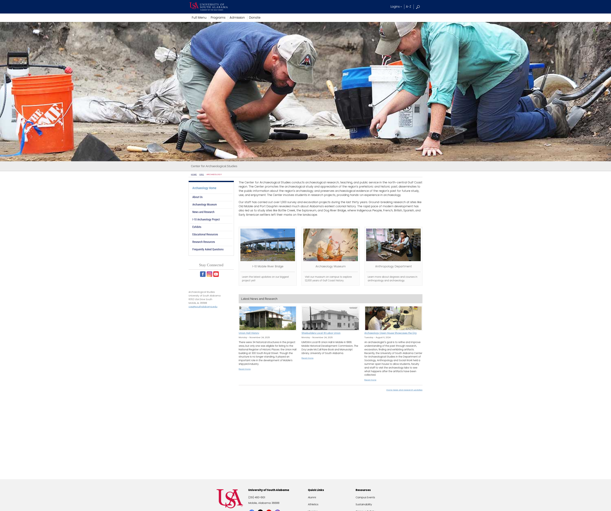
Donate (254, 17)
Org (201, 174)
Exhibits (196, 227)
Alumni (312, 497)
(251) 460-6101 (256, 497)
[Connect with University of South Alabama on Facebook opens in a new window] (252, 506)
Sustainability (364, 504)
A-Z (408, 6)
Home (194, 174)
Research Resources (203, 241)
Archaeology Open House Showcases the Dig (390, 333)
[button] (418, 6)
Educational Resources (205, 234)
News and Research (203, 212)
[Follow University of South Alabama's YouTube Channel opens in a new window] (269, 506)
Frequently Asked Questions (208, 249)
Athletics (313, 504)
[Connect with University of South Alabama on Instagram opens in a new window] (278, 506)
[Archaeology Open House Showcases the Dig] (393, 318)
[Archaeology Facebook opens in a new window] (203, 274)
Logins (395, 6)
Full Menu (199, 17)
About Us (197, 197)
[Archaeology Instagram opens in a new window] (210, 274)
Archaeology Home (204, 188)
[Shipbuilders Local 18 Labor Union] (331, 318)
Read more (245, 369)
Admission (237, 17)
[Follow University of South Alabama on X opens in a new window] (261, 506)
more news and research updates (404, 390)
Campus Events (365, 497)
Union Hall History (249, 333)
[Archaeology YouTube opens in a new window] (216, 274)
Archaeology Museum (204, 204)
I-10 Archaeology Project (206, 219)
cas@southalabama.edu (203, 306)
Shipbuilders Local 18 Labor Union (321, 333)
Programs (218, 17)
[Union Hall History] (268, 318)
